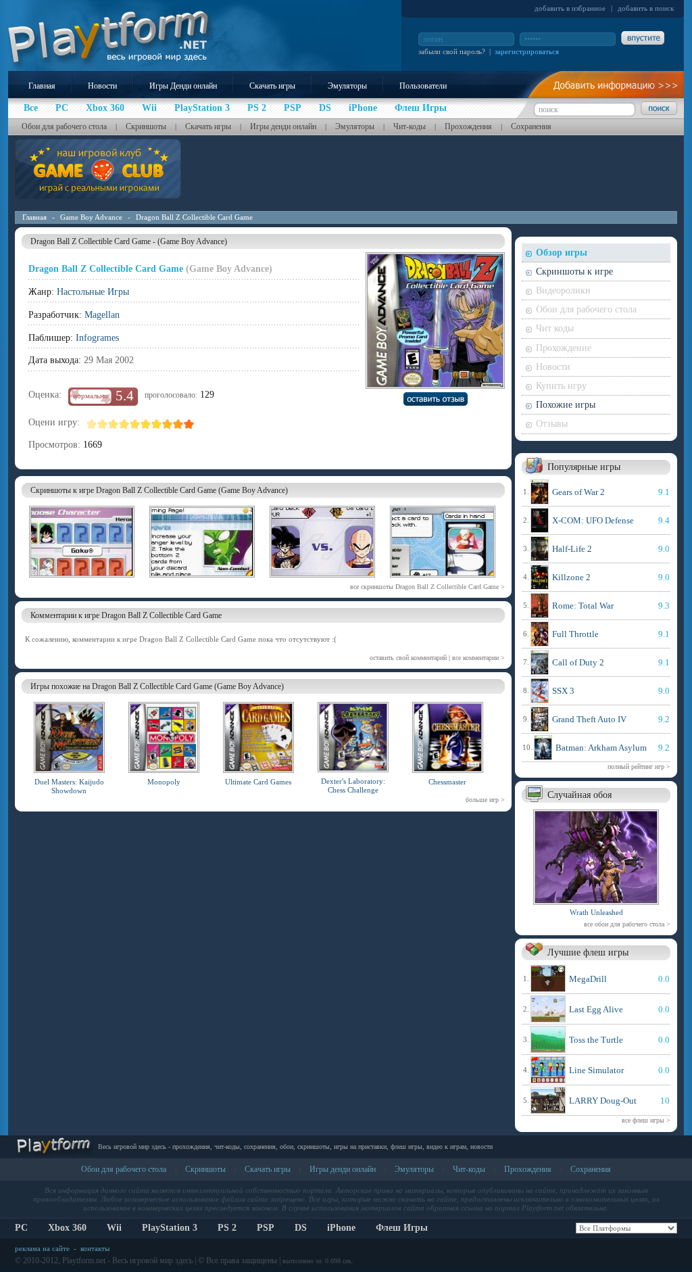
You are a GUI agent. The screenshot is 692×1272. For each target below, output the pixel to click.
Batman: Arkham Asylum (601, 748)
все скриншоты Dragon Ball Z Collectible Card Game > (427, 586)
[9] (178, 424)
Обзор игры (561, 253)
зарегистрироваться (527, 51)
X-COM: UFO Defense (593, 520)
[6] (146, 424)
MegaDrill (588, 979)
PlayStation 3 (169, 1228)
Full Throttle (575, 634)
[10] (189, 424)
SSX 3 (563, 691)
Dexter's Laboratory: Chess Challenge (353, 785)
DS (301, 1228)
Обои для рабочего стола (64, 126)
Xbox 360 (67, 1228)
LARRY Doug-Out (603, 1101)
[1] (91, 424)
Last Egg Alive (596, 1009)
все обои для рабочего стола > (627, 924)
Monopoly (163, 782)
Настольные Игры (93, 292)
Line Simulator (596, 1070)
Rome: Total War (583, 605)
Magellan (102, 315)
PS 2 (227, 1228)
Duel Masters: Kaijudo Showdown (69, 786)
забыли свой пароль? (451, 51)
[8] (167, 424)
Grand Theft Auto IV (589, 719)
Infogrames (97, 338)
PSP (265, 1228)
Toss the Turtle (596, 1040)
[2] (102, 424)
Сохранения (531, 126)
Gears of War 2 (578, 492)
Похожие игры (565, 405)
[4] (124, 424)
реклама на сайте (42, 1248)
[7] (156, 424)
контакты (94, 1248)
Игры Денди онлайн (183, 86)
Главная (41, 86)
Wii (114, 1228)
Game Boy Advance (91, 217)
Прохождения (468, 126)
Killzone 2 (571, 577)
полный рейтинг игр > (639, 766)
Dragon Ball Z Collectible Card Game (194, 217)
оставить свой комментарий (408, 657)
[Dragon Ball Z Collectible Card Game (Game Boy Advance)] (81, 579)
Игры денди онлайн (283, 126)
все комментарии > (478, 657)
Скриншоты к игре (574, 271)
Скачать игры (272, 86)
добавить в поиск (646, 8)
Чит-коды (409, 126)
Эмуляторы (347, 86)
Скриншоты (146, 126)
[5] (135, 424)
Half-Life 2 (572, 549)
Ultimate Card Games (258, 782)
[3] (113, 424)
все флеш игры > (646, 1120)
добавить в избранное (570, 8)
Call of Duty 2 (578, 662)
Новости (102, 86)
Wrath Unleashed (596, 912)
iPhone (341, 1228)
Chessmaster (447, 782)
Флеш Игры (402, 1228)
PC (21, 1228)
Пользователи (423, 86)
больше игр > (485, 799)
